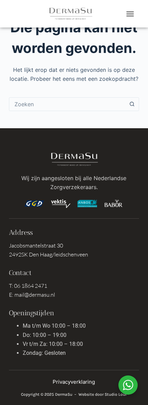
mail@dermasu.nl (34, 294)
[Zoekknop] (132, 104)
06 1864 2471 (30, 285)
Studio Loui (116, 394)
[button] (130, 14)
